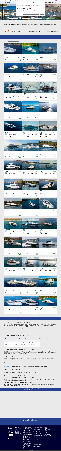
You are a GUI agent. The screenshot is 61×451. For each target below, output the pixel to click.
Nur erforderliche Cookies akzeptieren (35, 14)
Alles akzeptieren (42, 14)
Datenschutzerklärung (33, 9)
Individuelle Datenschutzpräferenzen (26, 14)
